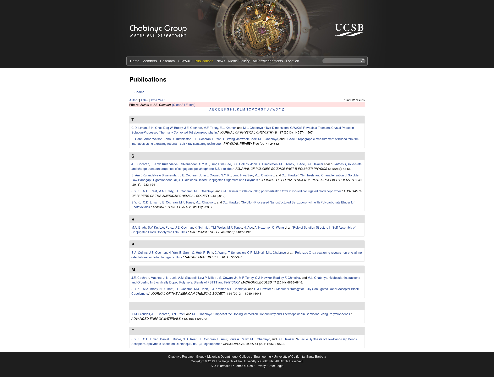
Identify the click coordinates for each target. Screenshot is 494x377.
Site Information (221, 365)
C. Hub (197, 252)
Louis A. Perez (239, 339)
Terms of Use (244, 365)
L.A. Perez (166, 227)
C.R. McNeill (256, 252)
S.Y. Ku (204, 164)
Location (292, 60)
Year (161, 100)
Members (149, 60)
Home (134, 60)
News (221, 60)
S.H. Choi (155, 127)
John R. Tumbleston (177, 139)
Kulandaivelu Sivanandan (180, 164)
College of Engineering (255, 356)
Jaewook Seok (246, 139)
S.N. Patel (178, 314)
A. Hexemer (263, 227)
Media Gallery (239, 60)
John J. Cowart (209, 175)
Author (133, 100)
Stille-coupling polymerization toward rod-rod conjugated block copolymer (291, 191)
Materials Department (222, 356)
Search (139, 92)
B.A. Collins (241, 164)
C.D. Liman (139, 127)
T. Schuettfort (237, 252)
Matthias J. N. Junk (164, 277)
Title (144, 100)
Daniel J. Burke (170, 339)
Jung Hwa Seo (221, 164)
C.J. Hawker (314, 164)
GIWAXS (185, 60)
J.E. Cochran (193, 127)
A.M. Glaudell (187, 277)
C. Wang (229, 139)
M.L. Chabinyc (253, 127)
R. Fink (208, 252)
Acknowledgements (268, 60)
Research (167, 60)
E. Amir (156, 164)
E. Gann (137, 139)
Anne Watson (153, 139)
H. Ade (290, 139)
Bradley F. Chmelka (286, 277)
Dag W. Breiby (173, 127)
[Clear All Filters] (183, 104)
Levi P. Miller (206, 277)
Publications (204, 60)
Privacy (260, 365)
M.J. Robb (201, 289)
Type (154, 100)
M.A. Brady (165, 191)
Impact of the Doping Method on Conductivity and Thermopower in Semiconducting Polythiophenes (282, 314)
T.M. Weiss (218, 227)
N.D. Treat (150, 191)
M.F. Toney (211, 127)
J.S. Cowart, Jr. (227, 277)
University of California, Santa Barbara (300, 356)
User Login (275, 365)
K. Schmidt (202, 227)
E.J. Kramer (228, 127)
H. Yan (217, 139)
